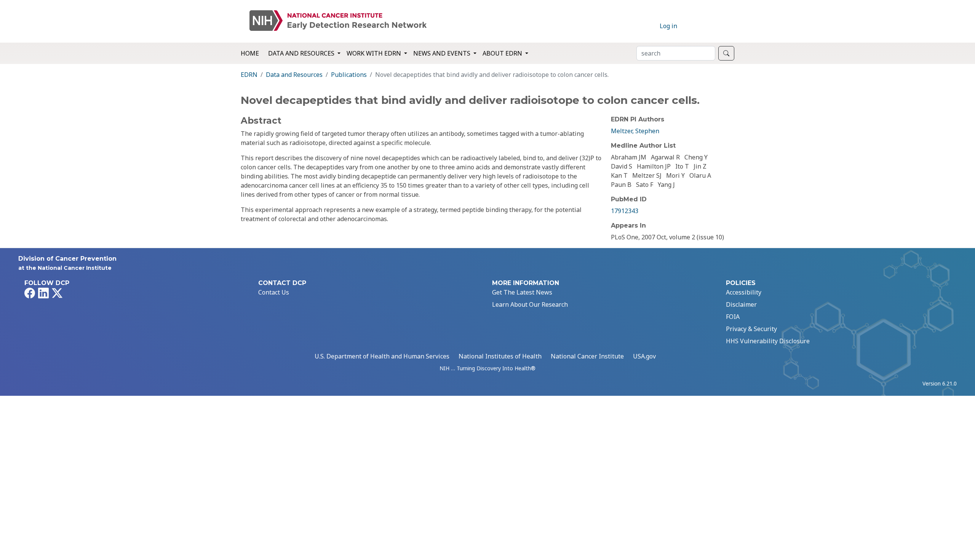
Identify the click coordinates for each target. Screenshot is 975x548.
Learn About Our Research (530, 304)
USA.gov (644, 356)
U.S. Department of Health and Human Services (382, 356)
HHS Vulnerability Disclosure (768, 341)
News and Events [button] (442, 53)
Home (250, 53)
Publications (349, 74)
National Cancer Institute (587, 356)
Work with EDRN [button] (375, 53)
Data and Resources (294, 74)
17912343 (624, 211)
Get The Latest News (522, 292)
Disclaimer (741, 304)
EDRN (249, 74)
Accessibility (743, 292)
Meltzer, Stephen (635, 131)
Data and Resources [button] (302, 53)
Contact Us (273, 292)
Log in (668, 26)
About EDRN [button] (503, 53)
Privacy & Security (751, 329)
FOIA (733, 316)
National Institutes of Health (500, 356)
